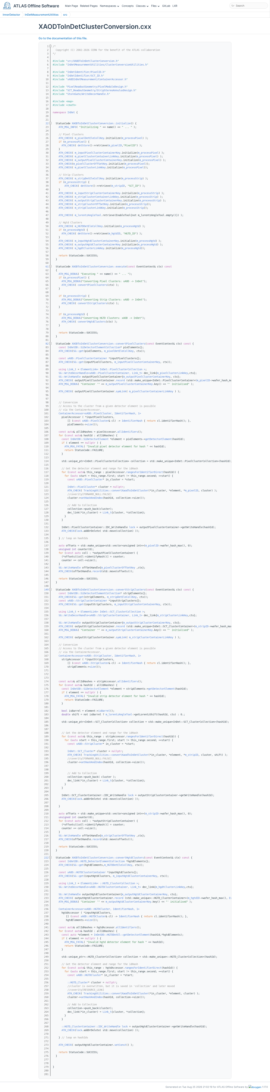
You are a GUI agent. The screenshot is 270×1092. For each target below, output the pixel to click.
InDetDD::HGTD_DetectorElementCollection (96, 861)
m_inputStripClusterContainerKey (97, 193)
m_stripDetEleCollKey (89, 178)
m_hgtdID (114, 233)
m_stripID (118, 185)
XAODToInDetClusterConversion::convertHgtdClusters (108, 857)
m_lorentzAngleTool (88, 215)
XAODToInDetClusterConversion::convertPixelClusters (108, 343)
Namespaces (108, 5)
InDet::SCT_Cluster (80, 751)
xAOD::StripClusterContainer (87, 600)
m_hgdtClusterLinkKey (89, 248)
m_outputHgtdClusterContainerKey (97, 244)
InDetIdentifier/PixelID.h (85, 71)
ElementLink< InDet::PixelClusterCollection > (113, 369)
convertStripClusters (92, 303)
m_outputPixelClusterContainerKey (98, 160)
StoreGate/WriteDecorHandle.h (88, 94)
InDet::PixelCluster (81, 486)
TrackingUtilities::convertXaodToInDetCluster (116, 490)
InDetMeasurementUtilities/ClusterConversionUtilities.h (107, 64)
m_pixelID (115, 145)
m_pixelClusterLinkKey (90, 167)
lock (132, 527)
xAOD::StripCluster (95, 663)
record (120, 380)
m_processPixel (132, 138)
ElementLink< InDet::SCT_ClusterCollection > (112, 611)
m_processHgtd (129, 226)
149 (44, 589)
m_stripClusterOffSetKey (92, 204)
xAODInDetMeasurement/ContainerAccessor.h (96, 79)
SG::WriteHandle (70, 376)
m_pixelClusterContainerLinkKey (97, 156)
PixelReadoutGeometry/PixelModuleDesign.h (96, 86)
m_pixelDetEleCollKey (89, 138)
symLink (121, 391)
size (89, 424)
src (65, 14)
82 (44, 343)
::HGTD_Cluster (77, 982)
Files (154, 5)
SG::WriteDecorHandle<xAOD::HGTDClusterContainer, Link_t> (100, 886)
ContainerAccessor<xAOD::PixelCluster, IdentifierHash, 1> (100, 413)
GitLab (166, 5)
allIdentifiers (127, 431)
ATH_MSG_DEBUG (68, 273)
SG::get (78, 350)
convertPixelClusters (92, 284)
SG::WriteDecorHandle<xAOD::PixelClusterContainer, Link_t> (100, 373)
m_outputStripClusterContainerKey (98, 200)
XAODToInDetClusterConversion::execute (99, 266)
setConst (120, 1044)
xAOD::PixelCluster (95, 420)
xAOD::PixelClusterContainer (87, 358)
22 (44, 123)
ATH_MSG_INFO (67, 127)
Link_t (71, 369)
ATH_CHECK (65, 138)
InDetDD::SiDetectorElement (89, 439)
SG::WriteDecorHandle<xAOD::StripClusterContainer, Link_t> (100, 615)
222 (44, 857)
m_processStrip (132, 178)
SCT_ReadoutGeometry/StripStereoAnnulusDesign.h (101, 90)
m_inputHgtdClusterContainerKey (97, 240)
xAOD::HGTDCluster (93, 916)
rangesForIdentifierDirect (144, 472)
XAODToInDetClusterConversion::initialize (101, 123)
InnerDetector (11, 14)
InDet (71, 112)
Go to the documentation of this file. (63, 38)
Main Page (71, 5)
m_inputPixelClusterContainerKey (97, 152)
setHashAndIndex (92, 497)
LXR (174, 5)
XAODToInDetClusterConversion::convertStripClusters (108, 589)
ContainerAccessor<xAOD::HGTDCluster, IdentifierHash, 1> (99, 909)
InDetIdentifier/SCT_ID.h (85, 75)
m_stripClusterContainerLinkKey (97, 196)
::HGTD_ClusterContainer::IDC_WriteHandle (91, 1026)
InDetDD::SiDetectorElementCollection (93, 347)
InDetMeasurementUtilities (42, 14)
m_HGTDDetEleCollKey (89, 226)
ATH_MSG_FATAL (74, 446)
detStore (83, 145)
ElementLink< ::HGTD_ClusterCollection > (109, 883)
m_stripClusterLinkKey (90, 207)
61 (44, 266)
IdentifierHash (132, 420)
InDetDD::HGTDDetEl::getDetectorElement (122, 934)
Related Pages (89, 5)
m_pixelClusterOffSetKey (90, 163)
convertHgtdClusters (92, 321)
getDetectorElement (158, 439)
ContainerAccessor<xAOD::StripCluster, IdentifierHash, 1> (100, 655)
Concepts (128, 5)
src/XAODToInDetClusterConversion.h (92, 60)
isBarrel (104, 710)
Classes (141, 5)
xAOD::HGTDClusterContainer (86, 872)
